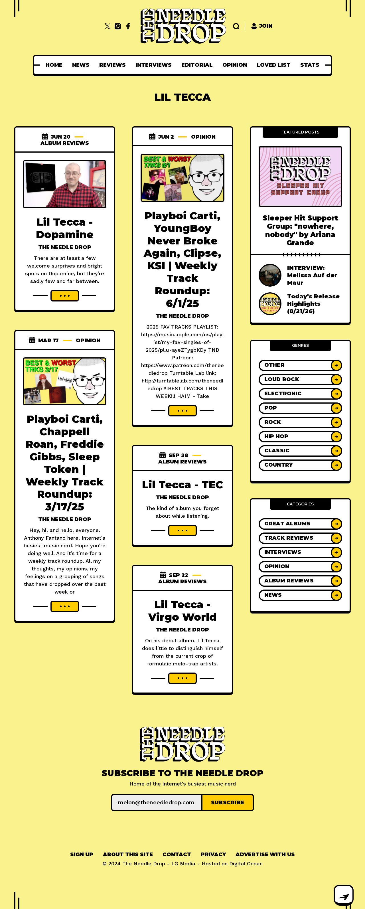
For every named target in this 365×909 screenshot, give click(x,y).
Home (54, 65)
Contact (177, 854)
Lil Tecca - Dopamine (65, 228)
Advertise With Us (265, 854)
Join (265, 26)
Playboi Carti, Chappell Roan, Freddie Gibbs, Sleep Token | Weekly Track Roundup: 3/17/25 (65, 463)
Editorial (197, 65)
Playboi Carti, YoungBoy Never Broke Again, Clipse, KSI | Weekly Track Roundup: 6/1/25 (182, 259)
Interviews (153, 65)
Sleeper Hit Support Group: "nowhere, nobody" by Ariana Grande (300, 230)
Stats (309, 65)
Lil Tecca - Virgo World (182, 610)
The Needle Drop (64, 247)
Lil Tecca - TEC (182, 484)
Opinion (234, 65)
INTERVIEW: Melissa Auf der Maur (312, 275)
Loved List (274, 65)
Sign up (81, 854)
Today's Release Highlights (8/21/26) (313, 304)
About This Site (128, 854)
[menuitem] (54, 65)
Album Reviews (64, 143)
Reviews (112, 65)
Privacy (213, 854)
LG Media (183, 864)
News (81, 65)
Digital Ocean (246, 864)
